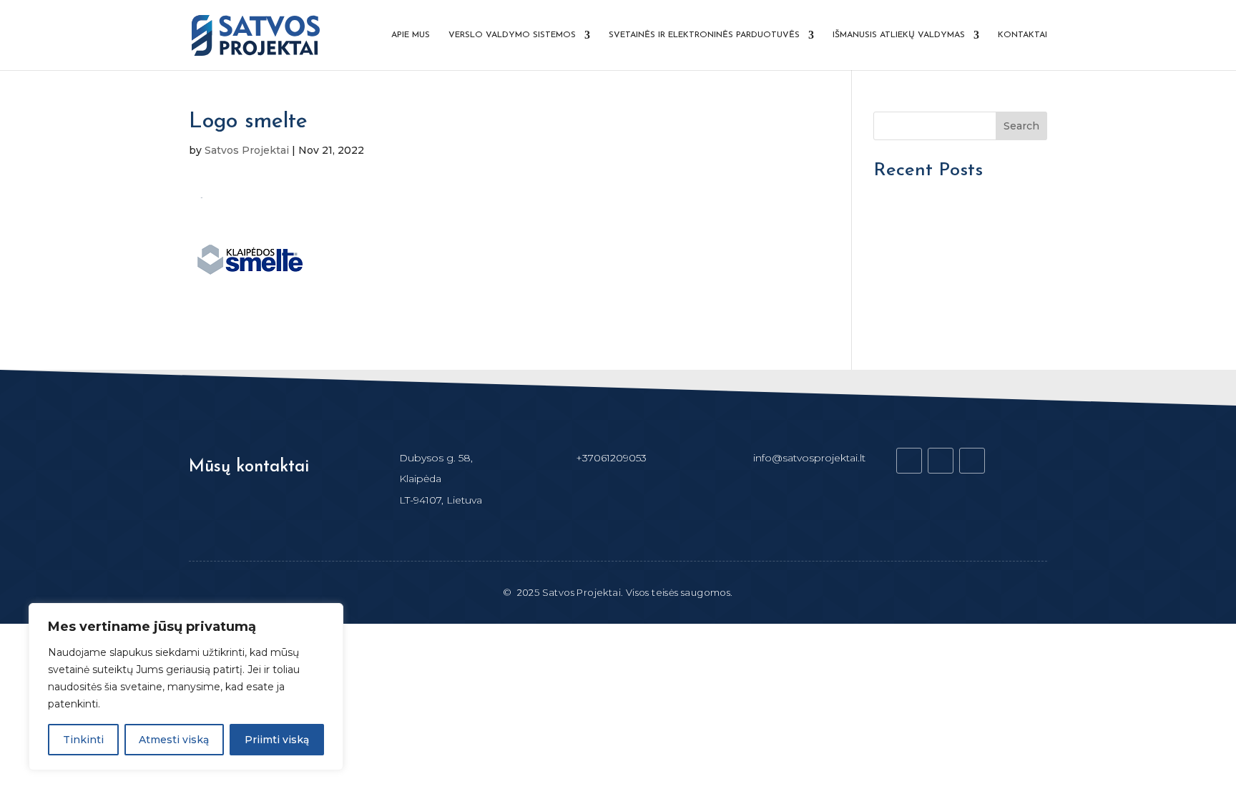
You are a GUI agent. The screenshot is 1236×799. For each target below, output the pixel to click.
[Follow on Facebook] (909, 461)
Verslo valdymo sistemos (512, 35)
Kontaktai (1022, 35)
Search (1021, 125)
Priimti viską (277, 739)
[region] (186, 686)
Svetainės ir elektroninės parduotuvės (704, 35)
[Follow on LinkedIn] (940, 461)
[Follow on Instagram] (972, 461)
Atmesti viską (174, 739)
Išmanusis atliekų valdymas (899, 35)
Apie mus (410, 35)
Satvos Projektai (247, 150)
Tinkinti (83, 739)
